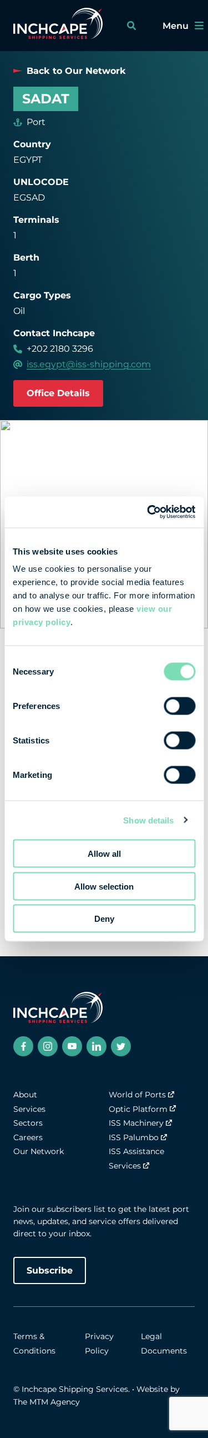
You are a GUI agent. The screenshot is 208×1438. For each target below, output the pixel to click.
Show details (148, 820)
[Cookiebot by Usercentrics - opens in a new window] (148, 512)
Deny (104, 918)
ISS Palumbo (134, 1137)
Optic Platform (138, 1109)
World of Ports (137, 1095)
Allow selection (104, 886)
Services (29, 1109)
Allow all (104, 853)
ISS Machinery (136, 1123)
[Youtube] (72, 1046)
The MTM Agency (46, 1402)
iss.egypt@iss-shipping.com (89, 364)
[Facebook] (23, 1046)
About (25, 1095)
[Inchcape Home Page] (58, 25)
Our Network (38, 1151)
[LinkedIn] (96, 1046)
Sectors (28, 1123)
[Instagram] (48, 1046)
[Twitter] (121, 1046)
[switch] (179, 706)
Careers (28, 1137)
